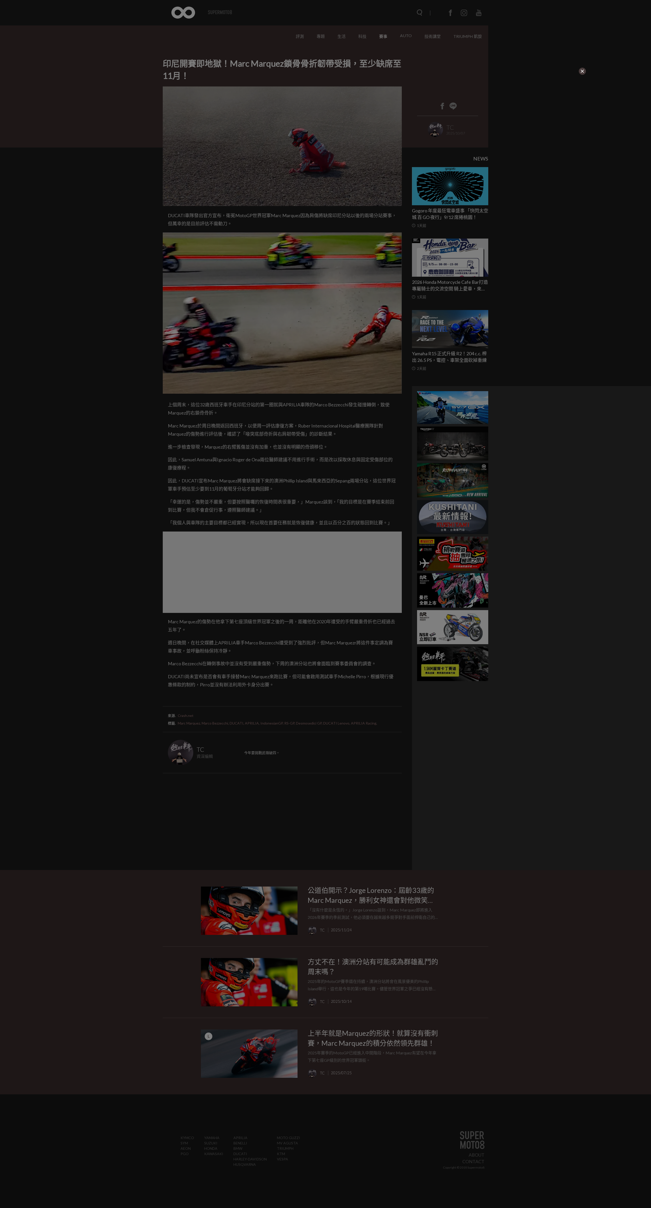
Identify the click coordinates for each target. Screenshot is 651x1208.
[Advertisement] (217, 107)
